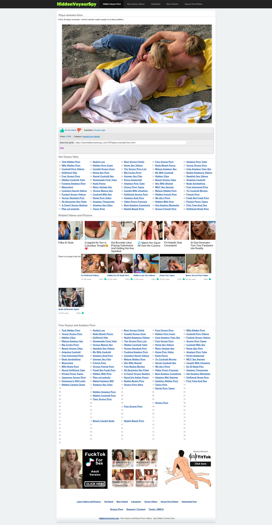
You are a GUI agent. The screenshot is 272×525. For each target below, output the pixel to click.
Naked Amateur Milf (103, 381)
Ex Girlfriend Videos (90, 275)
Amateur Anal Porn (134, 198)
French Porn (193, 194)
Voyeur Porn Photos (193, 4)
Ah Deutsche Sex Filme (74, 201)
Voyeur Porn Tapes (134, 187)
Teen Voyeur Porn (102, 399)
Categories (136, 502)
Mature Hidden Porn (166, 190)
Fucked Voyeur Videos (74, 194)
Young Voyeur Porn (196, 165)
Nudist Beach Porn (134, 209)
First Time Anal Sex (196, 205)
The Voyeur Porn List (135, 169)
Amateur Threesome (103, 201)
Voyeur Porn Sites (133, 384)
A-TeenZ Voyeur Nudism (75, 205)
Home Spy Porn (101, 172)
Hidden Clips (162, 176)
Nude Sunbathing (195, 183)
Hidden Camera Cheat (73, 384)
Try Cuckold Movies (197, 190)
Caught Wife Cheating (136, 190)
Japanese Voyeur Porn (74, 377)
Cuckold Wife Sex (102, 194)
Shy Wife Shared (164, 183)
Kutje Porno (99, 183)
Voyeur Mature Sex (103, 190)
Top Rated (155, 4)
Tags (62, 148)
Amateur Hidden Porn (166, 381)
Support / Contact (135, 509)
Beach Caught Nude (103, 421)
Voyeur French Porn (165, 209)
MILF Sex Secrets (164, 187)
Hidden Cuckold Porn (104, 395)
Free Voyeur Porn (164, 162)
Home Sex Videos (133, 165)
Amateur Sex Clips (103, 205)
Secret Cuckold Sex (103, 176)
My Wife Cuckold (164, 172)
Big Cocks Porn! (133, 172)
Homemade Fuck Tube (105, 180)
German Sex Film (133, 176)
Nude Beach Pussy (165, 165)
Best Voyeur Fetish (134, 162)
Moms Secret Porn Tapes (197, 275)
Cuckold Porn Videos (73, 169)
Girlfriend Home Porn (197, 209)
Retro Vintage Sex (102, 187)
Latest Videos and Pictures (89, 502)
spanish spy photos (91, 136)
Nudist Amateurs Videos (199, 172)
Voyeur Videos (150, 502)
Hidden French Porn (166, 194)
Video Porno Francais (135, 201)
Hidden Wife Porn (164, 201)
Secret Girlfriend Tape (73, 370)
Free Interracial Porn (197, 187)
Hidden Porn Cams (103, 165)
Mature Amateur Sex (166, 169)
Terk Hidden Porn (71, 162)
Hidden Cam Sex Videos (144, 275)
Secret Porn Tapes (165, 388)
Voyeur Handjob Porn (73, 198)
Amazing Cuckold (195, 180)
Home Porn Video (102, 198)
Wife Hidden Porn (71, 165)
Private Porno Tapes (197, 201)
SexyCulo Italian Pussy (136, 377)
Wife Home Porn (70, 366)
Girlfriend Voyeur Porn (136, 194)
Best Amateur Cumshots (137, 205)
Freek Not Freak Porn (197, 198)
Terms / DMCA (156, 509)
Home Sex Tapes (167, 275)
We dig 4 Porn (162, 198)
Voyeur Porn (161, 403)
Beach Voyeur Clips (165, 180)
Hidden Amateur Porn (104, 392)
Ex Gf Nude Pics (195, 366)
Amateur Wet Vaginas (166, 377)
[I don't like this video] (79, 130)
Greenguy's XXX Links (73, 381)
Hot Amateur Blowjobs (167, 205)
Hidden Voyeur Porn (112, 4)
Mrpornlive (67, 187)
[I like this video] (62, 130)
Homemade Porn (189, 502)
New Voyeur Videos (135, 4)
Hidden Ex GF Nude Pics (118, 275)
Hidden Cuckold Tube (73, 180)
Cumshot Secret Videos (74, 190)
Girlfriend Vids (69, 172)
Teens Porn (99, 209)
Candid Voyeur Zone (104, 169)
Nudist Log (99, 162)
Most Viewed (172, 4)
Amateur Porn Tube (196, 162)
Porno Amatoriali (133, 180)
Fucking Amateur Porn (74, 183)
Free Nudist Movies (134, 366)
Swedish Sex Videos (197, 176)
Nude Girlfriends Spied (69, 309)
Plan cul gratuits (70, 209)
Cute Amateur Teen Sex (198, 169)
